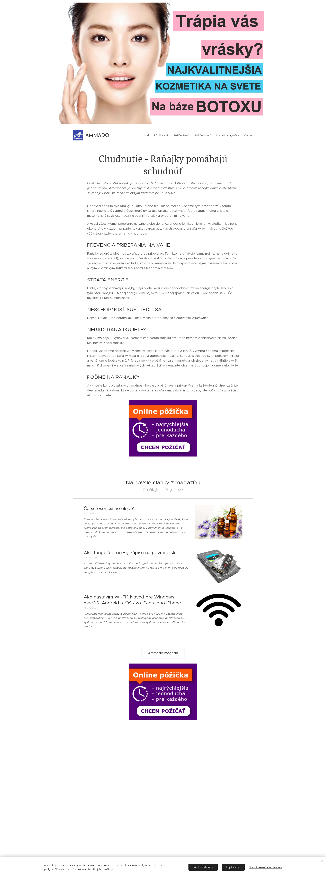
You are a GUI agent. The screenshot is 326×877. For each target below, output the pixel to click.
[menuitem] (146, 135)
